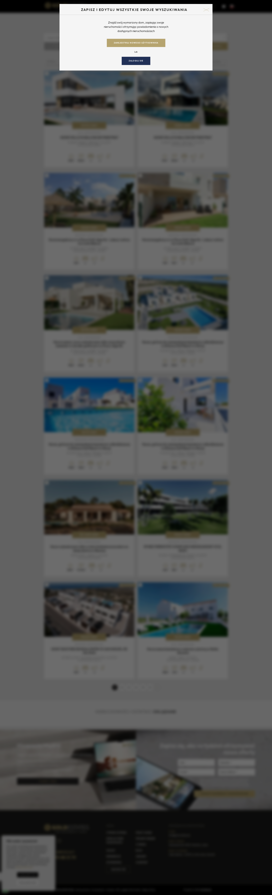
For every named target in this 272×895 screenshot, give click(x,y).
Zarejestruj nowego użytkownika (136, 42)
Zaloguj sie (136, 60)
